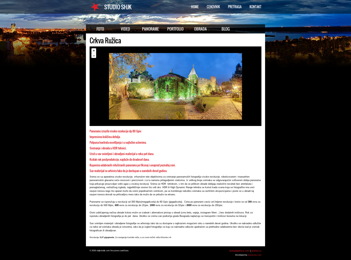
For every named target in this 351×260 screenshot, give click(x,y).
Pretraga (234, 6)
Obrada (200, 29)
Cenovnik (213, 6)
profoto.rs (256, 250)
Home (195, 6)
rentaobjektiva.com (239, 250)
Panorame (150, 29)
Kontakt (255, 6)
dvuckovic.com (254, 255)
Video (125, 29)
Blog (226, 29)
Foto (100, 29)
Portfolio (175, 29)
